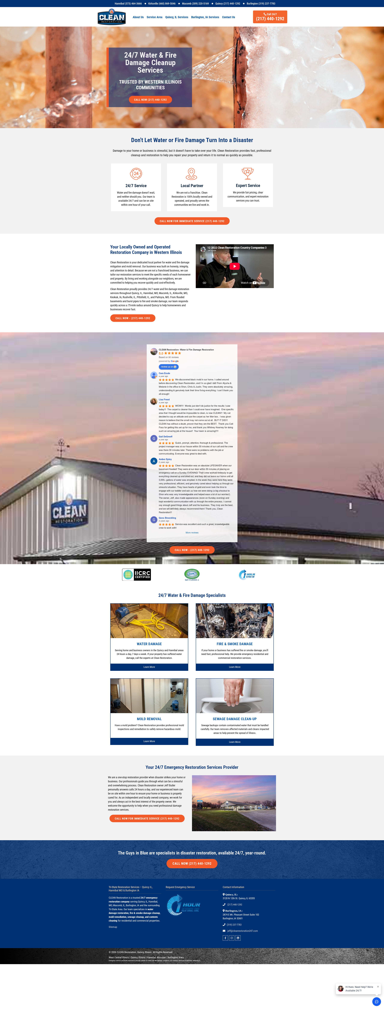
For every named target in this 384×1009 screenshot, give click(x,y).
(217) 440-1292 (234, 904)
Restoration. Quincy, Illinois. (138, 952)
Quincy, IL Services (176, 17)
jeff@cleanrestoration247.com (242, 930)
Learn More (149, 666)
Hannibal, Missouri (156, 957)
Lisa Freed (164, 399)
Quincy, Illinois (138, 957)
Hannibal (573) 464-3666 (128, 3)
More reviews (192, 532)
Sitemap (113, 926)
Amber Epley (165, 459)
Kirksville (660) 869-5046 (162, 3)
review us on (167, 366)
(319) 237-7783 (234, 924)
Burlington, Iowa (176, 957)
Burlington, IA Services (205, 17)
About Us (138, 17)
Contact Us (228, 17)
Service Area (154, 17)
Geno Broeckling (167, 517)
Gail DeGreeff (165, 436)
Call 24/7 (270, 17)
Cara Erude (164, 373)
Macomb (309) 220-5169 (195, 3)
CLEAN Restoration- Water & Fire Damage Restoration (186, 349)
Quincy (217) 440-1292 (227, 3)
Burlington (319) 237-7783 (261, 3)
